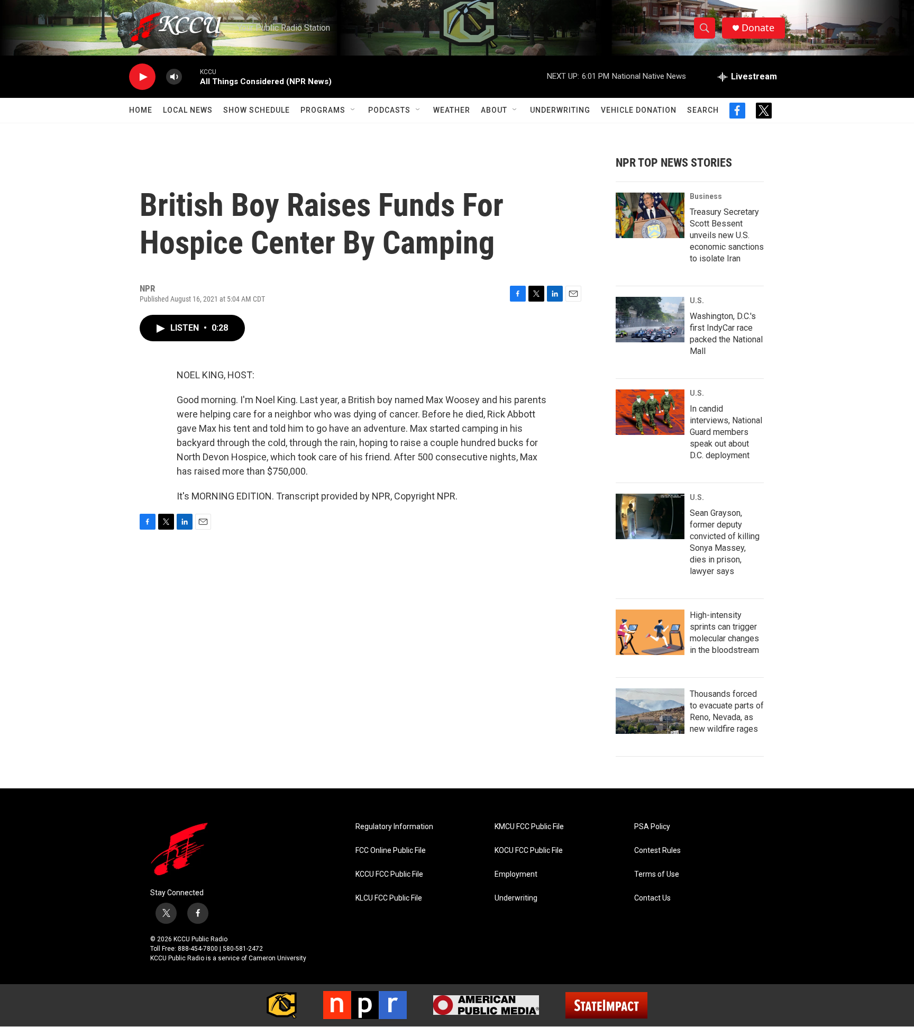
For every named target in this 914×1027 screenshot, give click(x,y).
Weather (451, 110)
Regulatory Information (394, 827)
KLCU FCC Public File (388, 898)
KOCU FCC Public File (529, 851)
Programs (322, 110)
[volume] (174, 77)
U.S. (697, 300)
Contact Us (652, 898)
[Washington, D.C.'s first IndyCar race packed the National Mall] (650, 319)
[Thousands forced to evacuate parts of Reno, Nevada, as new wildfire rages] (650, 711)
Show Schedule (256, 110)
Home (140, 110)
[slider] (191, 76)
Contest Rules (657, 851)
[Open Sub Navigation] (353, 110)
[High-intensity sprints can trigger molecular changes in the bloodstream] (650, 632)
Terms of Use (656, 874)
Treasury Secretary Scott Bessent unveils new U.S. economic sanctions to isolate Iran (727, 235)
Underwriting (560, 110)
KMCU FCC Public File (529, 827)
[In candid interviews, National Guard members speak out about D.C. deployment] (650, 412)
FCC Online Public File (390, 851)
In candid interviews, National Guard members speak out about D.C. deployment (726, 432)
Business (706, 196)
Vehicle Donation (639, 110)
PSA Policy (652, 827)
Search (703, 110)
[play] (142, 77)
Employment (516, 874)
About (494, 110)
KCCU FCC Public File (389, 874)
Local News (188, 110)
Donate (758, 27)
